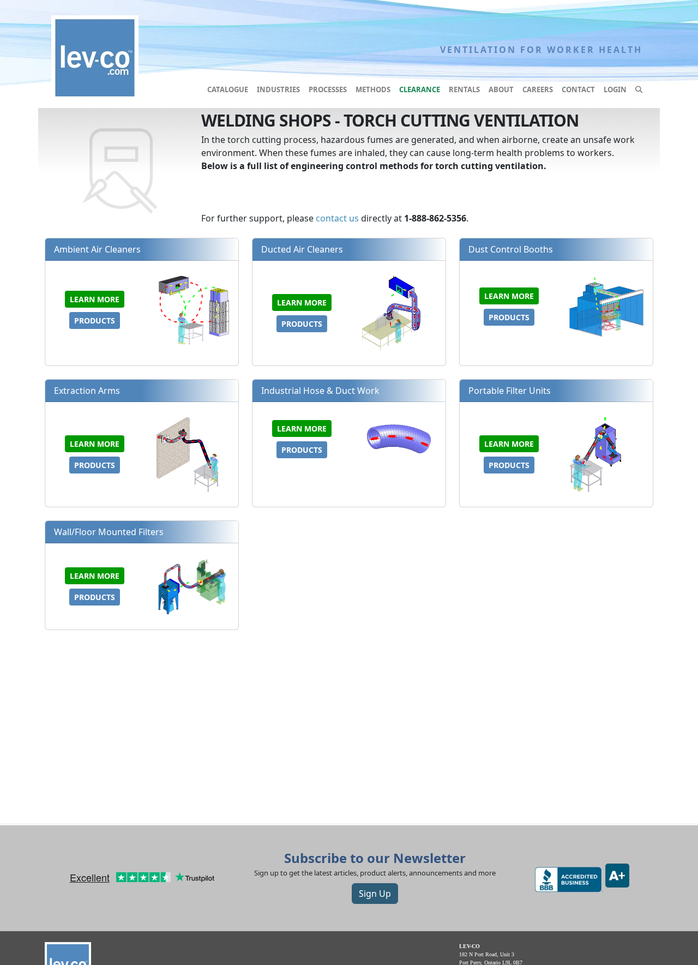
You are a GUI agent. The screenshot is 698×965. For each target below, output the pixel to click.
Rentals (464, 89)
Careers (537, 89)
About (501, 89)
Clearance (419, 89)
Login (615, 89)
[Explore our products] (639, 90)
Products (94, 320)
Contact (578, 89)
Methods (373, 89)
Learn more (94, 299)
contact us (337, 218)
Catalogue (227, 89)
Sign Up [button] (375, 894)
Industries (278, 89)
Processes (328, 89)
